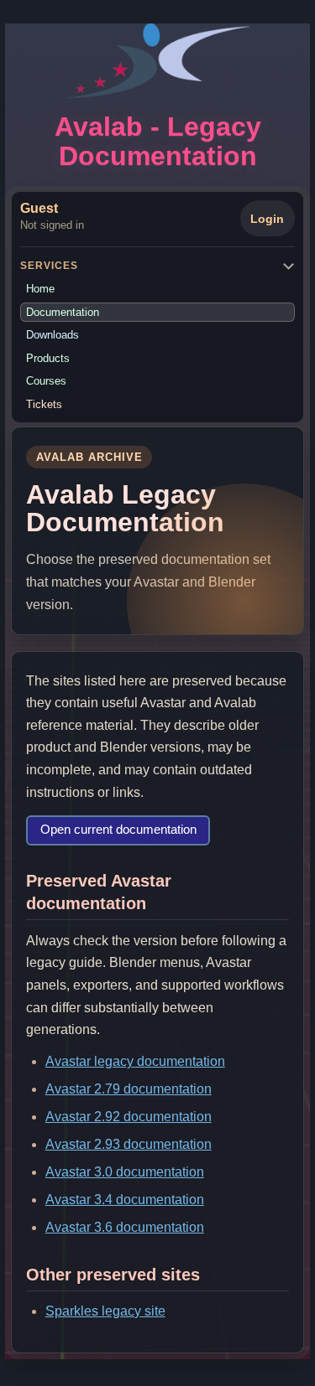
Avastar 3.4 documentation (124, 1199)
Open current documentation (118, 829)
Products (48, 358)
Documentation (62, 312)
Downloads (52, 334)
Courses (46, 381)
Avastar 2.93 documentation (128, 1144)
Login (267, 218)
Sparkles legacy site (105, 1311)
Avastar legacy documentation (135, 1061)
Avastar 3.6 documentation (124, 1227)
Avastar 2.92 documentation (128, 1116)
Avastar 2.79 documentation (128, 1089)
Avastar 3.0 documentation (124, 1172)
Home (40, 288)
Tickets (44, 404)
